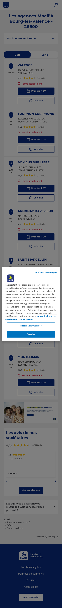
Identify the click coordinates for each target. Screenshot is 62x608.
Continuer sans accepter (46, 272)
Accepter (31, 334)
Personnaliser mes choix (31, 325)
